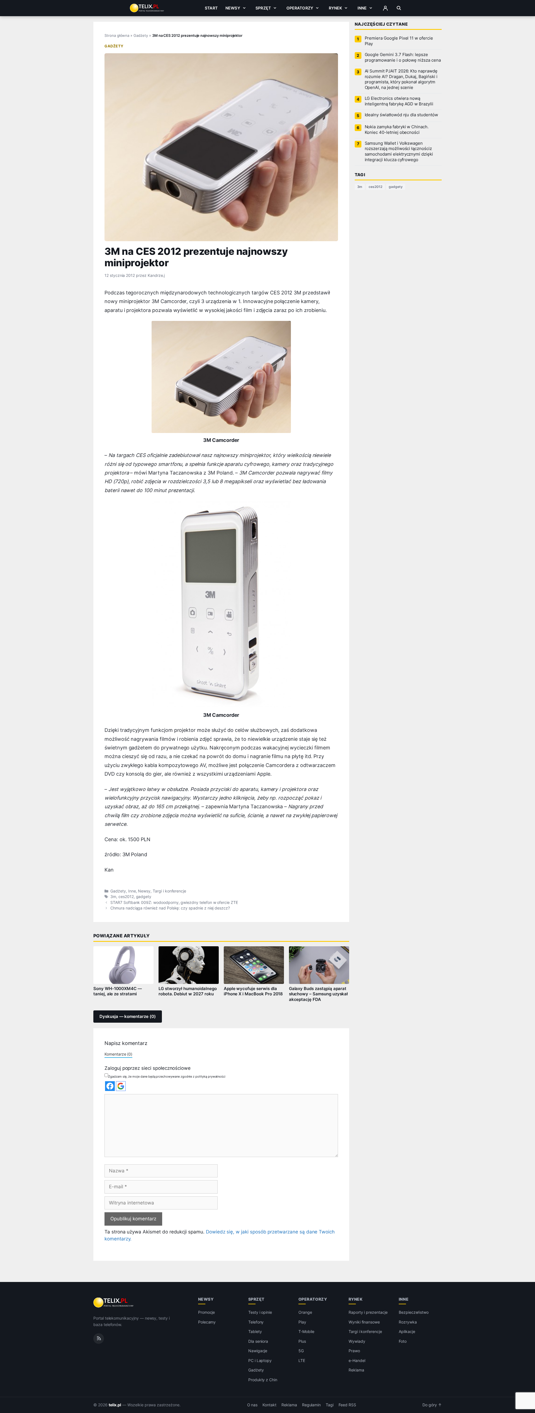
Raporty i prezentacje (368, 1312)
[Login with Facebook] (110, 1086)
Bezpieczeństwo (414, 1312)
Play (302, 1322)
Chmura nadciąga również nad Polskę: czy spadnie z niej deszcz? (170, 908)
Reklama (356, 1370)
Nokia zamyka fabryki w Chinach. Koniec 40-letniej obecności (397, 129)
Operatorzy (299, 8)
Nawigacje (258, 1350)
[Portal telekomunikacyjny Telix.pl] (113, 1302)
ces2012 (126, 896)
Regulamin (311, 1405)
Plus (302, 1341)
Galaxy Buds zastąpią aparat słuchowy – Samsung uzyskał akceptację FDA (318, 994)
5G (301, 1350)
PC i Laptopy (260, 1360)
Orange (305, 1312)
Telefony (256, 1322)
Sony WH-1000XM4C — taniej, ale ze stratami (117, 991)
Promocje (206, 1312)
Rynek (335, 8)
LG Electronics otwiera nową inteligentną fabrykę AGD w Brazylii (399, 101)
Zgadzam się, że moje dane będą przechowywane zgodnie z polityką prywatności (166, 1076)
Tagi (330, 1405)
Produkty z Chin (262, 1379)
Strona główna (116, 35)
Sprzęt (263, 8)
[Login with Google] (121, 1086)
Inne (362, 8)
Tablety (255, 1331)
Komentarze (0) (118, 1054)
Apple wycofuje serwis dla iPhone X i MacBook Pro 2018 (253, 991)
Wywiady (357, 1341)
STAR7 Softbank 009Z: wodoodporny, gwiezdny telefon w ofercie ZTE (174, 902)
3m (113, 896)
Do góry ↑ (432, 1405)
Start (211, 8)
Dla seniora (258, 1341)
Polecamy (207, 1322)
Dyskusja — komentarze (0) (127, 1016)
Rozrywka (408, 1322)
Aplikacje (407, 1331)
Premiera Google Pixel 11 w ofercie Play (399, 41)
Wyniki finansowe (364, 1322)
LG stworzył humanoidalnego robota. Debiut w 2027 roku (188, 991)
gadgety (144, 896)
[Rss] (98, 1338)
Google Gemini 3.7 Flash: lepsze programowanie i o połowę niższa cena (403, 57)
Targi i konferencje (169, 891)
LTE (301, 1360)
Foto (403, 1341)
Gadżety (140, 35)
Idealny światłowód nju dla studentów (401, 114)
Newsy (232, 8)
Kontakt (269, 1405)
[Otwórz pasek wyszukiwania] (398, 8)
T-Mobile (306, 1331)
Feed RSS (347, 1405)
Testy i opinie (260, 1312)
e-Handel (357, 1360)
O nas (252, 1405)
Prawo (354, 1350)
